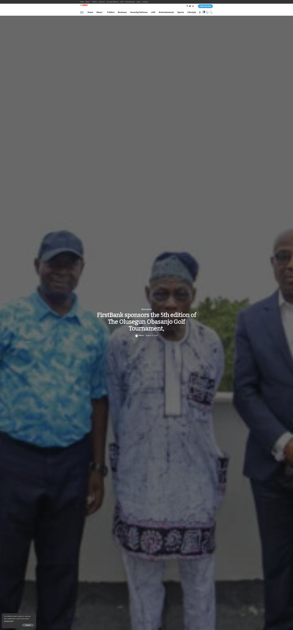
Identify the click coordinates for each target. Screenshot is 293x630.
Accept (27, 625)
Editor (141, 335)
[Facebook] (187, 6)
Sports (149, 309)
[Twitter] (190, 6)
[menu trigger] (83, 12)
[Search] (211, 12)
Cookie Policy (9, 621)
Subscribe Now (205, 6)
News (143, 309)
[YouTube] (192, 6)
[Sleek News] (84, 5)
